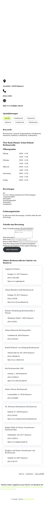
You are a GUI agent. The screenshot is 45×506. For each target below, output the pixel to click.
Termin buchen (20, 487)
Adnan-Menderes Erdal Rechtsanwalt (19, 290)
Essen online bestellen (35, 487)
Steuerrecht (31, 118)
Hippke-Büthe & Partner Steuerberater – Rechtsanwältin (20, 428)
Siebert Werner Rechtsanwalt (16, 389)
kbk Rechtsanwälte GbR (14, 368)
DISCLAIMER (39, 474)
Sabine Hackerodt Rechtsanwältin (18, 330)
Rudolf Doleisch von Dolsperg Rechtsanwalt (22, 347)
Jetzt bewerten (12, 249)
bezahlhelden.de (7, 487)
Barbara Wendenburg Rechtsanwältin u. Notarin (20, 312)
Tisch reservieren (8, 489)
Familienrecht (18, 118)
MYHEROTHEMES (29, 499)
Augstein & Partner (12, 269)
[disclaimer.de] (20, 19)
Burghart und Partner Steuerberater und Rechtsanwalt (20, 451)
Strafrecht (8, 122)
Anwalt (7, 118)
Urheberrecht (19, 122)
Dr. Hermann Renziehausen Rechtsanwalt (21, 407)
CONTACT (29, 474)
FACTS (21, 474)
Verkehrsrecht (33, 122)
